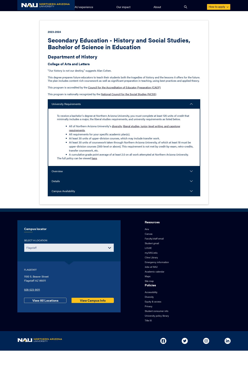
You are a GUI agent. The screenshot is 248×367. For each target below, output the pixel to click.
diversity (117, 126)
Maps (147, 276)
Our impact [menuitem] (123, 7)
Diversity (149, 296)
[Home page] (46, 5)
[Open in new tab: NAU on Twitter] (185, 341)
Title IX (148, 320)
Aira (147, 229)
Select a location (35, 240)
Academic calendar (154, 271)
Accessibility (151, 292)
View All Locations (45, 300)
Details (56, 181)
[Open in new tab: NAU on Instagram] (206, 341)
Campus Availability (63, 191)
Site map (149, 281)
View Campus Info (93, 300)
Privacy (148, 306)
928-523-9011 (32, 290)
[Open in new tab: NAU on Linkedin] (228, 341)
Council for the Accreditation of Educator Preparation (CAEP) (124, 87)
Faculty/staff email (154, 238)
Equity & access (153, 301)
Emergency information (157, 262)
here (94, 158)
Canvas (149, 233)
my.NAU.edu (151, 252)
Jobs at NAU (151, 266)
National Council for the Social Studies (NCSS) (128, 94)
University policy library (157, 315)
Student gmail (152, 243)
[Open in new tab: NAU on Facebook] (163, 341)
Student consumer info (156, 311)
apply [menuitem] (217, 7)
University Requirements (66, 104)
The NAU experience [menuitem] (80, 7)
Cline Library (151, 257)
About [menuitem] (157, 7)
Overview (57, 171)
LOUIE (148, 248)
